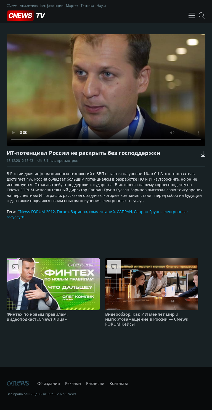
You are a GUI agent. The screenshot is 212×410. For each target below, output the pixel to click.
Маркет (72, 5)
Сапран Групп (147, 211)
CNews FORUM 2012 (36, 211)
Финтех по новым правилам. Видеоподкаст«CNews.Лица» (37, 316)
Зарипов (79, 211)
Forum (63, 211)
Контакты (119, 383)
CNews (12, 5)
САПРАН (124, 211)
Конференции (51, 5)
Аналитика (29, 5)
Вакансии (95, 383)
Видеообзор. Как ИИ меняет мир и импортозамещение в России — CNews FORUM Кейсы (146, 319)
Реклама (73, 383)
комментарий (102, 211)
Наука (101, 5)
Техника (87, 5)
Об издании (48, 383)
